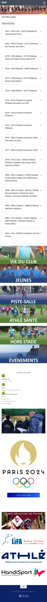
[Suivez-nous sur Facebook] (20, 596)
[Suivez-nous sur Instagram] (23, 596)
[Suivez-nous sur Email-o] (27, 596)
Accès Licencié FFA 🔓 (23, 495)
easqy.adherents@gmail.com (11, 390)
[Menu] (44, 2)
